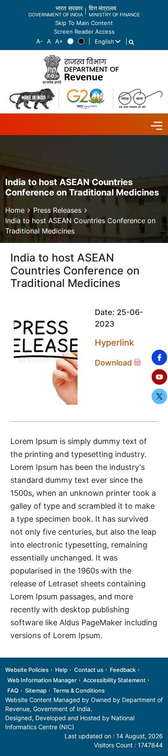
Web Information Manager (42, 680)
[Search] (131, 42)
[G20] (86, 98)
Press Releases (57, 210)
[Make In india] (32, 98)
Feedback (123, 669)
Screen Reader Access (84, 31)
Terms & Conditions (79, 690)
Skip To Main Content (84, 23)
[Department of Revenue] (84, 69)
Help (61, 669)
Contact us (88, 669)
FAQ (13, 690)
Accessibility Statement (114, 680)
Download (114, 362)
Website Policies (27, 669)
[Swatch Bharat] (140, 98)
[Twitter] (159, 396)
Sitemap (36, 690)
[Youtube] (159, 377)
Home (15, 210)
